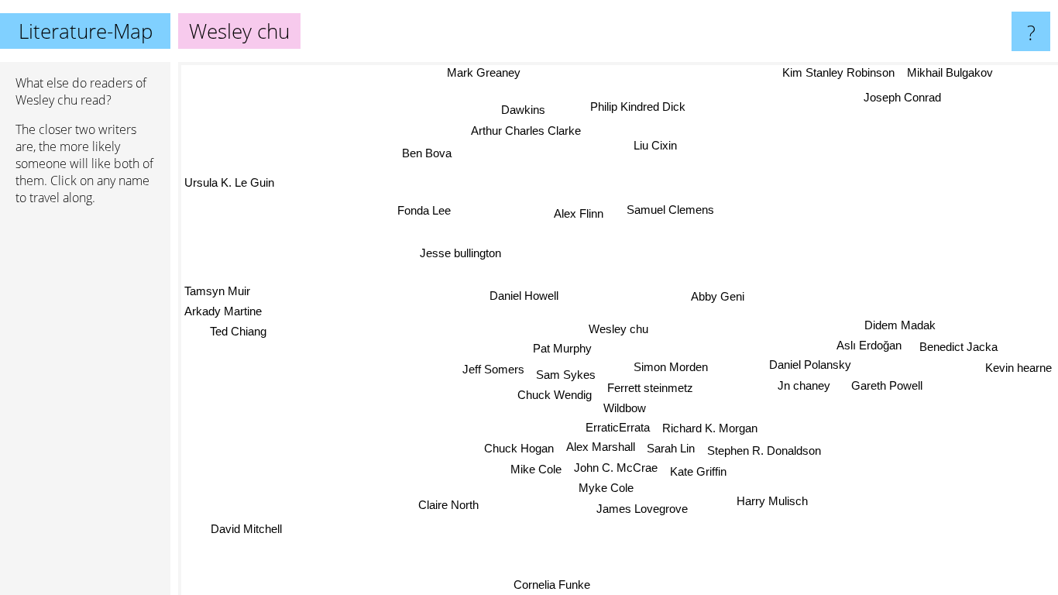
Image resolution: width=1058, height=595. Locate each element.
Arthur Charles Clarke (527, 130)
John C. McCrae (615, 467)
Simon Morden (671, 366)
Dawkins (525, 109)
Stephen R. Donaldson (763, 451)
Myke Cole (606, 487)
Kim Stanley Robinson (838, 72)
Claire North (447, 504)
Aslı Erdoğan (869, 346)
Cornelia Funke (548, 584)
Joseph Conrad (902, 97)
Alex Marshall (599, 446)
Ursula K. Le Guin (229, 181)
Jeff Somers (493, 369)
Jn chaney (804, 386)
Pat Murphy (562, 348)
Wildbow (624, 407)
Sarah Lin (671, 448)
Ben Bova (427, 153)
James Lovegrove (642, 508)
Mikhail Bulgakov (950, 72)
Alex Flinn (580, 212)
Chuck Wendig (554, 394)
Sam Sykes (566, 374)
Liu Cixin (655, 145)
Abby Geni (717, 296)
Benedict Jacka (958, 346)
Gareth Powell (886, 386)
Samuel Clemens (670, 209)
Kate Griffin (697, 471)
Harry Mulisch (774, 500)
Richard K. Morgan (709, 428)
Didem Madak (900, 325)
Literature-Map (86, 31)
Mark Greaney (484, 72)
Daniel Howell (525, 294)
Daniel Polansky (812, 365)
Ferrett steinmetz (650, 387)
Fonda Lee (423, 210)
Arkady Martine (223, 311)
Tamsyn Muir (217, 290)
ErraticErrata (617, 427)
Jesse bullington (459, 253)
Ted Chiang (238, 330)
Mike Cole (536, 469)
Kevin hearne (1018, 367)
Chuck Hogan (519, 448)
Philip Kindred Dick (638, 106)
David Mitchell (246, 528)
